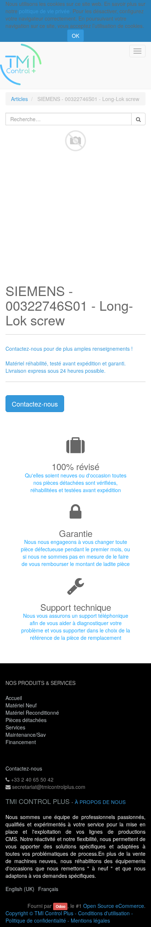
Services (16, 727)
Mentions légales (90, 920)
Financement (20, 742)
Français (48, 888)
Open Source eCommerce (113, 905)
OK (75, 35)
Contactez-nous (35, 403)
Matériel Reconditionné (32, 712)
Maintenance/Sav (25, 734)
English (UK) (19, 888)
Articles (19, 98)
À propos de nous (100, 801)
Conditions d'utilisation (104, 913)
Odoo (60, 906)
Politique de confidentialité (35, 920)
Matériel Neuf (21, 705)
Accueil (13, 697)
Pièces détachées (26, 720)
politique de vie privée (44, 11)
